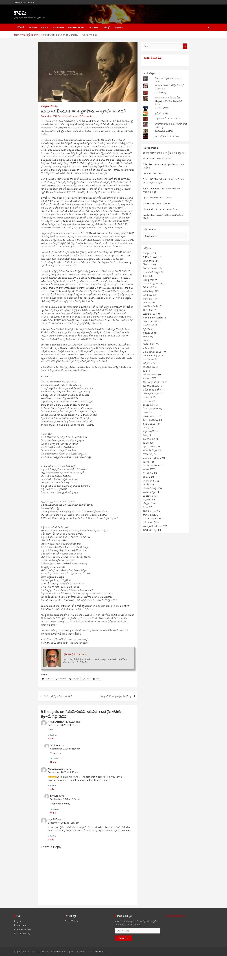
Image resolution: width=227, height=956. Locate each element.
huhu (145, 173)
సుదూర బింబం (149, 313)
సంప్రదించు (119, 27)
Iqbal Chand (149, 197)
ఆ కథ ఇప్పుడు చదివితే (152, 351)
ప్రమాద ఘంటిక (161, 113)
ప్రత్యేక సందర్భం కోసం (152, 389)
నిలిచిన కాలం (148, 260)
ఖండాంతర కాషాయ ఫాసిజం (167, 136)
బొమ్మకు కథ (148, 332)
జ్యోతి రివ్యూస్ (148, 431)
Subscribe (123, 938)
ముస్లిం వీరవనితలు (150, 420)
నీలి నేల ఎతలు (149, 344)
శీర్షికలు (43, 27)
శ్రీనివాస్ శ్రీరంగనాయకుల (68, 116)
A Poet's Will (150, 256)
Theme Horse (61, 951)
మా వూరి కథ (148, 325)
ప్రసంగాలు (147, 401)
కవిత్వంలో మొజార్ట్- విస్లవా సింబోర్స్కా (116, 696)
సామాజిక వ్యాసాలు (151, 457)
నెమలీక (146, 461)
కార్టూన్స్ (146, 336)
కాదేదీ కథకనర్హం (150, 450)
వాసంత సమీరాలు (150, 416)
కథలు (145, 476)
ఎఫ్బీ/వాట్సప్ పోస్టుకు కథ (153, 382)
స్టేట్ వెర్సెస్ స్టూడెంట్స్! (177, 152)
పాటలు (146, 347)
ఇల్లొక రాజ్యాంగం (150, 374)
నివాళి (145, 412)
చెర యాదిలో (148, 404)
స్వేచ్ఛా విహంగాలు (151, 408)
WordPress (100, 951)
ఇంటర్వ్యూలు (148, 495)
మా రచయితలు (58, 27)
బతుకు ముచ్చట (149, 492)
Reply (51, 738)
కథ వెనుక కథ (149, 366)
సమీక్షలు (146, 503)
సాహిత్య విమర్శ (149, 514)
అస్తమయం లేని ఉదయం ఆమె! (168, 118)
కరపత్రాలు (147, 253)
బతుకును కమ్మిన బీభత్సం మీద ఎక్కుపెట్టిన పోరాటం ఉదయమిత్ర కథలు (168, 101)
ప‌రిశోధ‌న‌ (147, 427)
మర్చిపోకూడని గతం (151, 385)
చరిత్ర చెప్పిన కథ (150, 321)
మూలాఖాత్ (147, 397)
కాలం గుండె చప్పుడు (151, 272)
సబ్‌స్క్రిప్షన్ (106, 27)
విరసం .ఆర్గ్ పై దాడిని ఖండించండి (58, 696)
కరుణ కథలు (148, 473)
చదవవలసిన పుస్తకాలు (164, 130)
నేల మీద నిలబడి (150, 268)
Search (185, 46)
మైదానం (146, 302)
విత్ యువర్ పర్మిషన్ (151, 355)
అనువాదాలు (148, 522)
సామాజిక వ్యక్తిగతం (151, 283)
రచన (145, 370)
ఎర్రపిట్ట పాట (148, 279)
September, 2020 (49, 116)
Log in (17, 921)
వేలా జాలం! (158, 173)
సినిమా (145, 275)
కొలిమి (20, 12)
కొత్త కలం (147, 378)
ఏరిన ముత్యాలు (149, 511)
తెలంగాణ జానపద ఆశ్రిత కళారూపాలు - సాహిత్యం (171, 125)
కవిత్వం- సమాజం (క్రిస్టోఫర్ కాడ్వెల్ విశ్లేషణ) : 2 (169, 87)
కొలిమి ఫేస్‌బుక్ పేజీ (153, 57)
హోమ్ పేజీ (20, 27)
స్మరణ (145, 507)
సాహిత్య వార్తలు (149, 518)
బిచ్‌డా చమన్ (148, 287)
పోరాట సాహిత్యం (150, 488)
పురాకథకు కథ (149, 438)
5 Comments (86, 116)
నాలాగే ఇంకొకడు (162, 108)
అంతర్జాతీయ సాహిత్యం (49, 106)
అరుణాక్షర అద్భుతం (151, 393)
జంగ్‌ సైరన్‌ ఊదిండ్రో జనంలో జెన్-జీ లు (163, 216)
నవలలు (146, 442)
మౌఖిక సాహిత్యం (150, 529)
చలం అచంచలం (150, 423)
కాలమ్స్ (146, 484)
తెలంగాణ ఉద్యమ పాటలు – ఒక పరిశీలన (163, 166)
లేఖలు (145, 340)
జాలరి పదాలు (165, 158)
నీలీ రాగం (147, 264)
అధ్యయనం (147, 363)
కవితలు (146, 469)
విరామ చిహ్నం (161, 92)
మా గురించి (33, 27)
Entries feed (20, 925)
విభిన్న (145, 435)
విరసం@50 (148, 310)
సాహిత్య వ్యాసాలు (150, 465)
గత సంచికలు (93, 27)
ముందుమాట (148, 359)
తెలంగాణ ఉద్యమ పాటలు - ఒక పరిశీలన (168, 80)
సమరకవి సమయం (151, 306)
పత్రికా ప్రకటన (149, 446)
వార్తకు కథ (147, 298)
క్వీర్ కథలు (147, 329)
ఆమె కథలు (147, 294)
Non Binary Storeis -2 (154, 317)
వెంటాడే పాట (148, 480)
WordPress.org (22, 933)
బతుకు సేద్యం (148, 291)
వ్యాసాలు (146, 499)
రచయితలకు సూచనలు (76, 27)
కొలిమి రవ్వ (148, 454)
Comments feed (22, 929)
